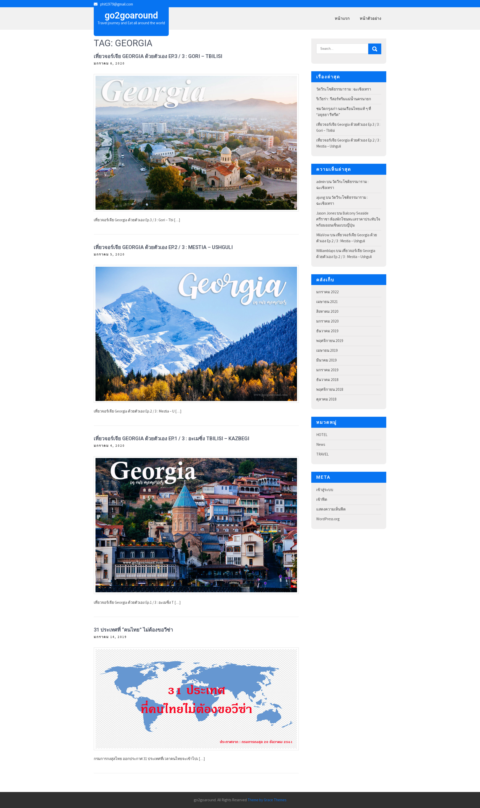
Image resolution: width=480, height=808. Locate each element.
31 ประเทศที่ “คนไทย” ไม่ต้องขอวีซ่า (133, 630)
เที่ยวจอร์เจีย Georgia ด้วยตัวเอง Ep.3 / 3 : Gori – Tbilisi (158, 56)
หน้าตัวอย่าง (370, 18)
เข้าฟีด (321, 499)
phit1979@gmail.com (116, 4)
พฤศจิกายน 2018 (329, 389)
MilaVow (323, 234)
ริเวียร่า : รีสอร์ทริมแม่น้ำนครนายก (343, 98)
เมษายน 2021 (327, 301)
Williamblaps (325, 250)
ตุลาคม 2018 (326, 399)
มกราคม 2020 (327, 321)
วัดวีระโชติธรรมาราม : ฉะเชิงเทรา (343, 89)
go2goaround (131, 15)
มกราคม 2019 (327, 370)
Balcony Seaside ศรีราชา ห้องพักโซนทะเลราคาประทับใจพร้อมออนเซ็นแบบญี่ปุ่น (348, 219)
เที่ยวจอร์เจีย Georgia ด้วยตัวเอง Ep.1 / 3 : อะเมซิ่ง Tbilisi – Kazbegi (171, 439)
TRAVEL (322, 454)
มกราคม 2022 (327, 292)
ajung (320, 197)
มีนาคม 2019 (326, 360)
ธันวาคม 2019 (327, 330)
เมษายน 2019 (327, 350)
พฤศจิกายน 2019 (329, 340)
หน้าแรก (342, 18)
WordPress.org (328, 518)
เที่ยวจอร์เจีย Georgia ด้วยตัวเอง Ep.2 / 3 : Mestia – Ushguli (163, 247)
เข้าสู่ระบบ (324, 489)
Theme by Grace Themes (267, 800)
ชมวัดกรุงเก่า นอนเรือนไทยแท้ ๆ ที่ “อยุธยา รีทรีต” (343, 111)
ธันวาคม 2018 (327, 379)
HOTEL (322, 434)
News (320, 444)
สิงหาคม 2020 (327, 311)
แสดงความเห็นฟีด (331, 509)
